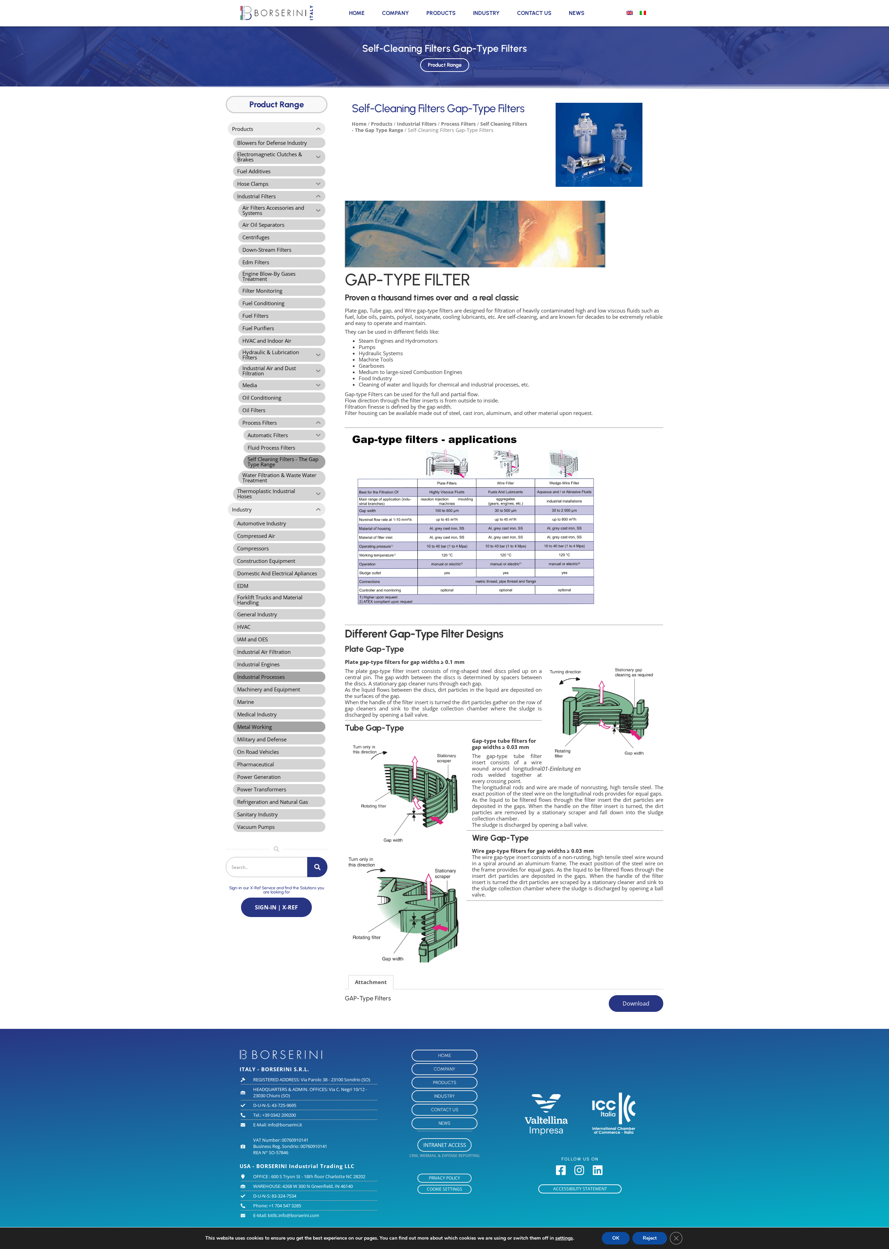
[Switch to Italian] (642, 12)
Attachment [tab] (371, 982)
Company (395, 13)
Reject (650, 1238)
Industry (486, 13)
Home (357, 13)
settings (564, 1238)
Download (636, 1003)
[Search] (317, 867)
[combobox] (266, 867)
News (576, 13)
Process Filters (458, 123)
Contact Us (534, 13)
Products (441, 13)
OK (615, 1238)
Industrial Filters (417, 123)
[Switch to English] (629, 12)
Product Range (445, 65)
